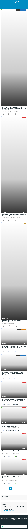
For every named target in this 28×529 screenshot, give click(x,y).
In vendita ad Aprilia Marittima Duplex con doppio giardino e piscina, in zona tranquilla (14, 347)
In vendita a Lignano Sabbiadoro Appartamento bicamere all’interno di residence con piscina (13, 400)
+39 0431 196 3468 (14, 1)
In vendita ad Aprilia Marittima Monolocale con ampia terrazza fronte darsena (13, 425)
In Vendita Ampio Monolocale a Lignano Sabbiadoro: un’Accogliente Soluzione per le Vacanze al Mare (12, 478)
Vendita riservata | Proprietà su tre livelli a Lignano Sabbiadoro (12, 321)
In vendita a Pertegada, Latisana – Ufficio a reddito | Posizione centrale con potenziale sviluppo (12, 373)
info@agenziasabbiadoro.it (14, 3)
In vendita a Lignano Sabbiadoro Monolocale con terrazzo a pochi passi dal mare (14, 215)
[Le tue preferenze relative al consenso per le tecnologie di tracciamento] (14, 526)
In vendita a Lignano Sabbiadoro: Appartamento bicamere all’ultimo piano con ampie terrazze (13, 451)
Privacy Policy (20, 518)
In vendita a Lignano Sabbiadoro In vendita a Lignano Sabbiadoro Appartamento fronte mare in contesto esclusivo (14, 108)
